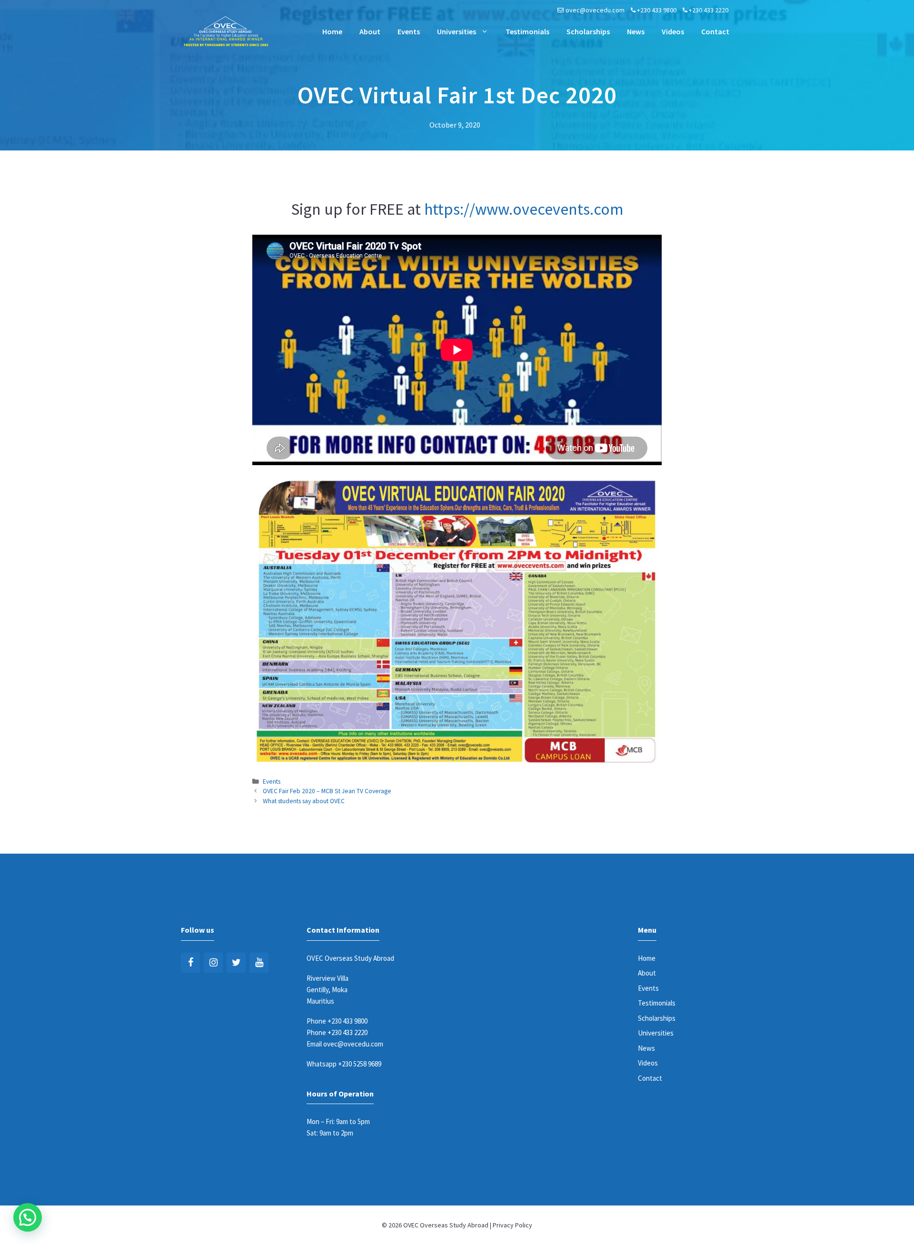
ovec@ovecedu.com (595, 10)
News (636, 31)
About (369, 31)
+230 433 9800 (656, 10)
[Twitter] (236, 963)
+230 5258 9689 (359, 1063)
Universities (456, 31)
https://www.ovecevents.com (523, 209)
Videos (673, 31)
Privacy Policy (512, 1225)
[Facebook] (190, 963)
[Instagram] (213, 963)
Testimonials (527, 31)
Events (408, 31)
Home (332, 31)
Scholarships (588, 31)
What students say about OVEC (304, 801)
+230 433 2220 (708, 10)
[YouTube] (258, 963)
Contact (715, 31)
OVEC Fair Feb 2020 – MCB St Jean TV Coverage (327, 791)
